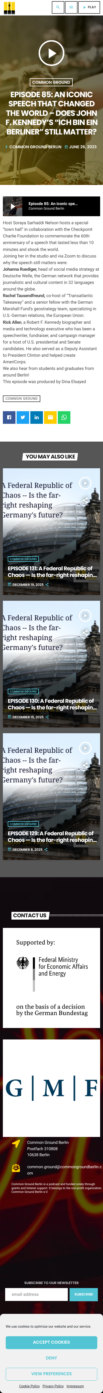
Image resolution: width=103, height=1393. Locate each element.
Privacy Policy (53, 1386)
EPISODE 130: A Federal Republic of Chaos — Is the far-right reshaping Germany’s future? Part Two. (52, 707)
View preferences (51, 1374)
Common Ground (51, 82)
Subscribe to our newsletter (51, 1283)
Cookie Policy (29, 1386)
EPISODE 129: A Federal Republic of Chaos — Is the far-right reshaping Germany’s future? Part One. (52, 840)
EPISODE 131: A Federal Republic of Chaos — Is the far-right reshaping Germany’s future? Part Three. (52, 575)
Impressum (75, 1386)
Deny (51, 1358)
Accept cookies (51, 1342)
